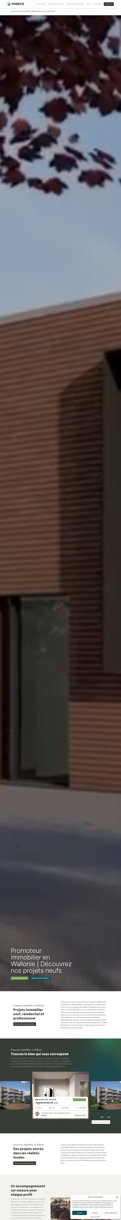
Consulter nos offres (101, 1122)
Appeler (44, 1115)
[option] (60, 1095)
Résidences (41, 4)
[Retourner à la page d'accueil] (15, 5)
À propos (97, 4)
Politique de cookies (95, 1216)
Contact (108, 4)
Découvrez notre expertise (25, 1024)
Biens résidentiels (56, 4)
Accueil (13, 11)
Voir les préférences (111, 1213)
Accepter (79, 1213)
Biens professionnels (75, 4)
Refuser (95, 1213)
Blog (89, 4)
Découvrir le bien (80, 1115)
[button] (117, 1197)
